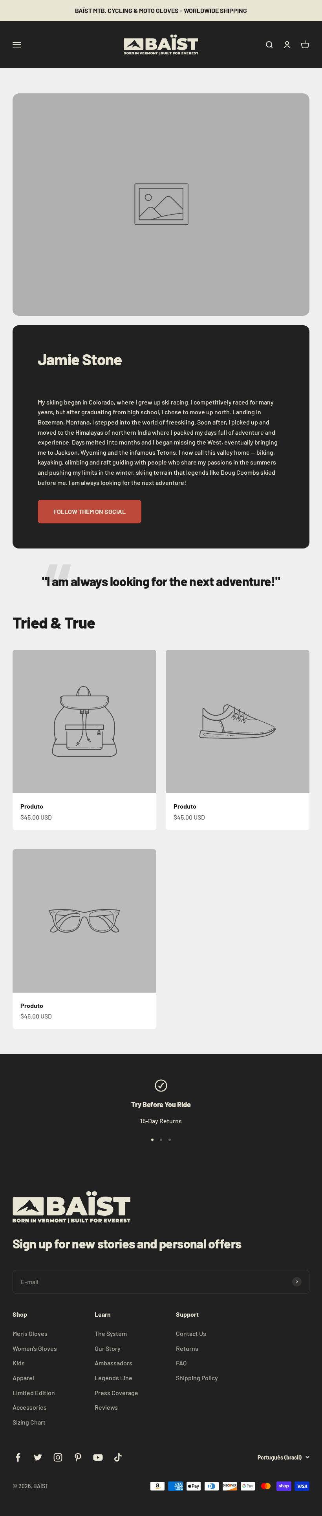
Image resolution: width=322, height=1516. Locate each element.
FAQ (181, 1363)
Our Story (108, 1348)
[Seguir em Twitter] (38, 1457)
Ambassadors (113, 1363)
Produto (31, 806)
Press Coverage (116, 1392)
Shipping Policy (197, 1377)
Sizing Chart (29, 1422)
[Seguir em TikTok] (118, 1457)
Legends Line (113, 1377)
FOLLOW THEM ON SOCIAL (89, 511)
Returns (187, 1348)
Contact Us (191, 1333)
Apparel (23, 1377)
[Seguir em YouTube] (98, 1457)
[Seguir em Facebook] (18, 1457)
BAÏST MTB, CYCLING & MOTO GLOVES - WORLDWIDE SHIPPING (161, 10)
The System (111, 1333)
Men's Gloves (30, 1333)
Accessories (30, 1407)
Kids (19, 1363)
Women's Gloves (35, 1348)
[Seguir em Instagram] (58, 1457)
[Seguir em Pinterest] (78, 1457)
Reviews (106, 1407)
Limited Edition (34, 1392)
